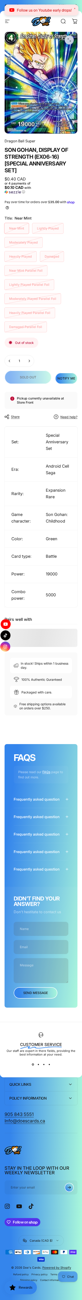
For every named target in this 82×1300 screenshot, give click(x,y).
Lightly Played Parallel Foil (29, 284)
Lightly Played (48, 228)
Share (15, 417)
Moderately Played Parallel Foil (32, 299)
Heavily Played (20, 256)
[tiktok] (5, 635)
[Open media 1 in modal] (69, 39)
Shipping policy (28, 1280)
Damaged (52, 256)
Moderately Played (23, 242)
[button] (22, 187)
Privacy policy (39, 1274)
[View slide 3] (43, 1064)
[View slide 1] (33, 1064)
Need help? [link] (68, 417)
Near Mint (16, 228)
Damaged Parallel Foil (25, 327)
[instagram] (5, 645)
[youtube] (5, 625)
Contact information (51, 1280)
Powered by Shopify (56, 1267)
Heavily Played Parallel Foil (29, 313)
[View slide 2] (38, 1064)
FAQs (46, 772)
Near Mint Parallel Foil (26, 270)
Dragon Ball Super (20, 141)
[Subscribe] (69, 1187)
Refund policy (21, 1274)
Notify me (66, 378)
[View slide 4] (49, 1064)
